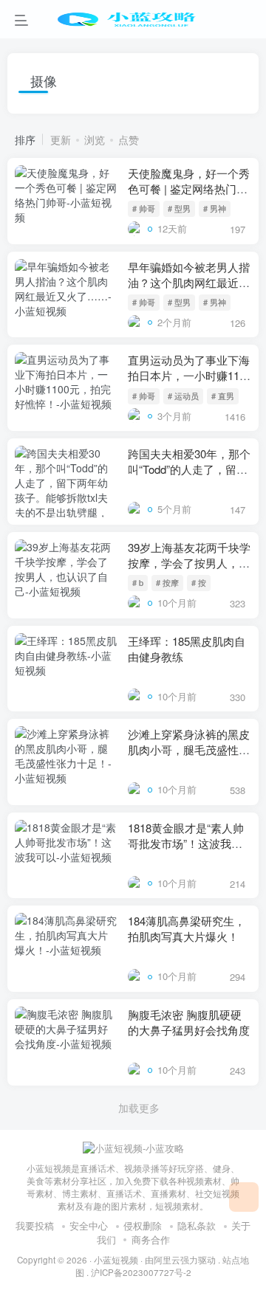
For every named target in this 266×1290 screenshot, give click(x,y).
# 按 (198, 582)
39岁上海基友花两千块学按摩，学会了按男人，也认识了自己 (189, 562)
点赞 (128, 139)
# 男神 (214, 208)
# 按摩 (167, 582)
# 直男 (222, 395)
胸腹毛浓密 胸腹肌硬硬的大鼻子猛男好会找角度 (189, 1022)
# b (137, 582)
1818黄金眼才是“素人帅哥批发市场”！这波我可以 (186, 843)
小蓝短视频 (116, 1260)
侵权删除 (142, 1225)
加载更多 (139, 1107)
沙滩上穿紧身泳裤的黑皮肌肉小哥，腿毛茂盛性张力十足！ (189, 749)
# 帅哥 (143, 208)
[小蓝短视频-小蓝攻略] (133, 1147)
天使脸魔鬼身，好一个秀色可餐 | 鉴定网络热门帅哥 (189, 188)
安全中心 (88, 1225)
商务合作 (151, 1239)
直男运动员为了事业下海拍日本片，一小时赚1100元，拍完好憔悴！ (189, 375)
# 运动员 (183, 395)
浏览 (94, 139)
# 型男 (179, 208)
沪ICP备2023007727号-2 (141, 1272)
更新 (60, 139)
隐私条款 (196, 1225)
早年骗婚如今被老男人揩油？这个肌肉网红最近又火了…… (189, 282)
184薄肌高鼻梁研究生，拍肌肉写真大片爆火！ (186, 928)
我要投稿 (35, 1225)
